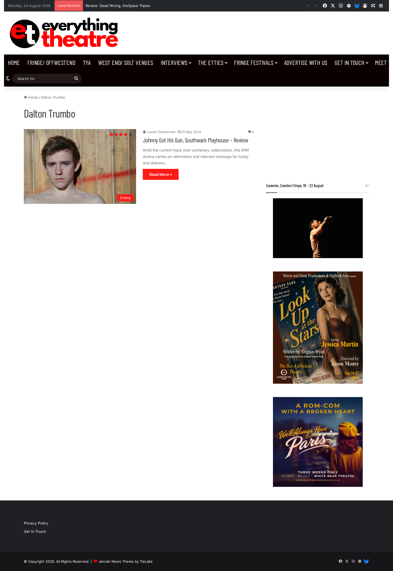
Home (14, 62)
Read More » (160, 174)
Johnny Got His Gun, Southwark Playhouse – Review (195, 140)
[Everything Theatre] (65, 33)
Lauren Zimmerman (161, 132)
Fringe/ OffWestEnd (51, 62)
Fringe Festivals (253, 62)
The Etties (211, 62)
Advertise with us (306, 62)
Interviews (174, 62)
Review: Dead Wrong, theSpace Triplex (118, 5)
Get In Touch (349, 62)
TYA (87, 62)
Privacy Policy (36, 523)
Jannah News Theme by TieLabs (125, 561)
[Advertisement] (317, 132)
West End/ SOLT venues (125, 62)
